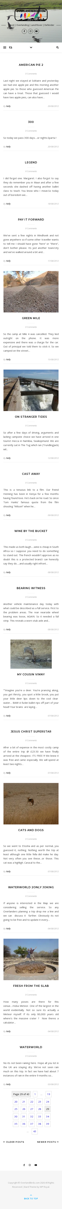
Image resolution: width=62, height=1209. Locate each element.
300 (31, 122)
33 (39, 1116)
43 (34, 1131)
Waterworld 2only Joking (31, 887)
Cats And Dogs (31, 830)
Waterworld (31, 1047)
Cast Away (31, 474)
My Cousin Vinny (31, 674)
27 (31, 1109)
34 (47, 1116)
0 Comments (31, 73)
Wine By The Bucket (31, 531)
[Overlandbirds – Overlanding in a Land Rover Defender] (31, 14)
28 (39, 1109)
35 (15, 1123)
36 (23, 1123)
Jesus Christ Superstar (31, 731)
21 (23, 1101)
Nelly (8, 106)
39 (47, 1123)
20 (15, 1101)
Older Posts (14, 1142)
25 (15, 1109)
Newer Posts (47, 1142)
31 (23, 1116)
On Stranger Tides (31, 416)
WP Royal (44, 1186)
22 (31, 1101)
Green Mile (31, 318)
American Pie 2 (31, 64)
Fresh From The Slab (31, 985)
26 (23, 1109)
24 (47, 1101)
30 (15, 1116)
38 (39, 1123)
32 (31, 1116)
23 (39, 1101)
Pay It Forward (31, 219)
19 (48, 1094)
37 (31, 1123)
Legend (31, 162)
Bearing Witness (31, 588)
